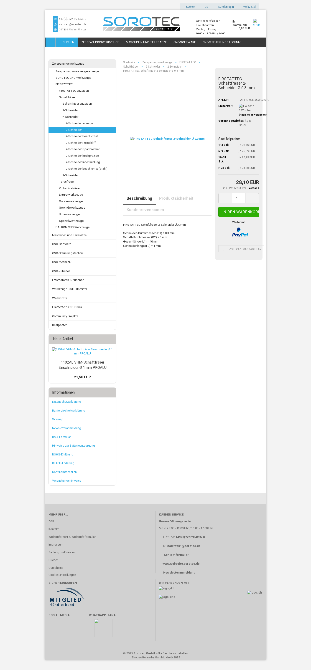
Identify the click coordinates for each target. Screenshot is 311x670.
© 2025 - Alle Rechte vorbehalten (155, 653)
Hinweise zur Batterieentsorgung (73, 445)
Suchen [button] (190, 6)
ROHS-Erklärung (62, 454)
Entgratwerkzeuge (71, 194)
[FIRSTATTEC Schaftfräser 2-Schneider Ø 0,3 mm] (167, 127)
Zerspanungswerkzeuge (100, 42)
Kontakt (53, 529)
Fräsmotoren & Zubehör (68, 280)
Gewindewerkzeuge (72, 207)
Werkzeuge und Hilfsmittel (69, 289)
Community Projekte (65, 316)
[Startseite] (51, 42)
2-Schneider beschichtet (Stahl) (86, 168)
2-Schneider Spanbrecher (82, 149)
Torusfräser (66, 181)
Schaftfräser (67, 97)
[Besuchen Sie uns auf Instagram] (81, 630)
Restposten (59, 325)
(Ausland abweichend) (253, 114)
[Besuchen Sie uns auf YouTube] (67, 630)
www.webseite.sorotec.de (181, 563)
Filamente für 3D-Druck (67, 307)
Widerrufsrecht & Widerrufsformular (72, 537)
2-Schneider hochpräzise (82, 155)
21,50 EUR (82, 377)
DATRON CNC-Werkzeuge (72, 227)
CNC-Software (184, 42)
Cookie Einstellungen (62, 574)
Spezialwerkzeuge (71, 220)
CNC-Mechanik (61, 262)
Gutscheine (55, 567)
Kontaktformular (176, 554)
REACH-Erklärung (63, 463)
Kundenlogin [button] (225, 6)
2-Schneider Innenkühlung (83, 162)
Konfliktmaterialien (64, 472)
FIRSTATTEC (64, 84)
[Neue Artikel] (111, 339)
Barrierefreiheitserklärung (68, 410)
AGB (51, 521)
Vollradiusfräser (69, 188)
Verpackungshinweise (66, 480)
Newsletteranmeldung (66, 428)
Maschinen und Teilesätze (146, 42)
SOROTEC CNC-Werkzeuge (73, 77)
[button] (205, 6)
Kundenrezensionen (145, 209)
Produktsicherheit (176, 198)
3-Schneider (70, 175)
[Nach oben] (298, 660)
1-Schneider (70, 110)
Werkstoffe (59, 298)
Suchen (67, 42)
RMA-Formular (61, 437)
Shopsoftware (140, 657)
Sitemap (57, 419)
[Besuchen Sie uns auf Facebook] (54, 630)
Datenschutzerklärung (66, 401)
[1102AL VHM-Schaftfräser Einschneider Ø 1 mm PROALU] (82, 351)
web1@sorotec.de (187, 546)
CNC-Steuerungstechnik (222, 42)
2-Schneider (70, 117)
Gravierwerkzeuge (71, 201)
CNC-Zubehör (61, 271)
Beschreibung (139, 198)
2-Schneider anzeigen (80, 123)
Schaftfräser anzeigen (77, 103)
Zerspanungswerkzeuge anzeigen (78, 71)
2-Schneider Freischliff (81, 142)
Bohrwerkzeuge (69, 214)
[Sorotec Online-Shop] (118, 24)
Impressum (55, 544)
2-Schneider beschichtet (82, 136)
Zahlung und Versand (62, 552)
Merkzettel (249, 6)
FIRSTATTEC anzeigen (74, 90)
